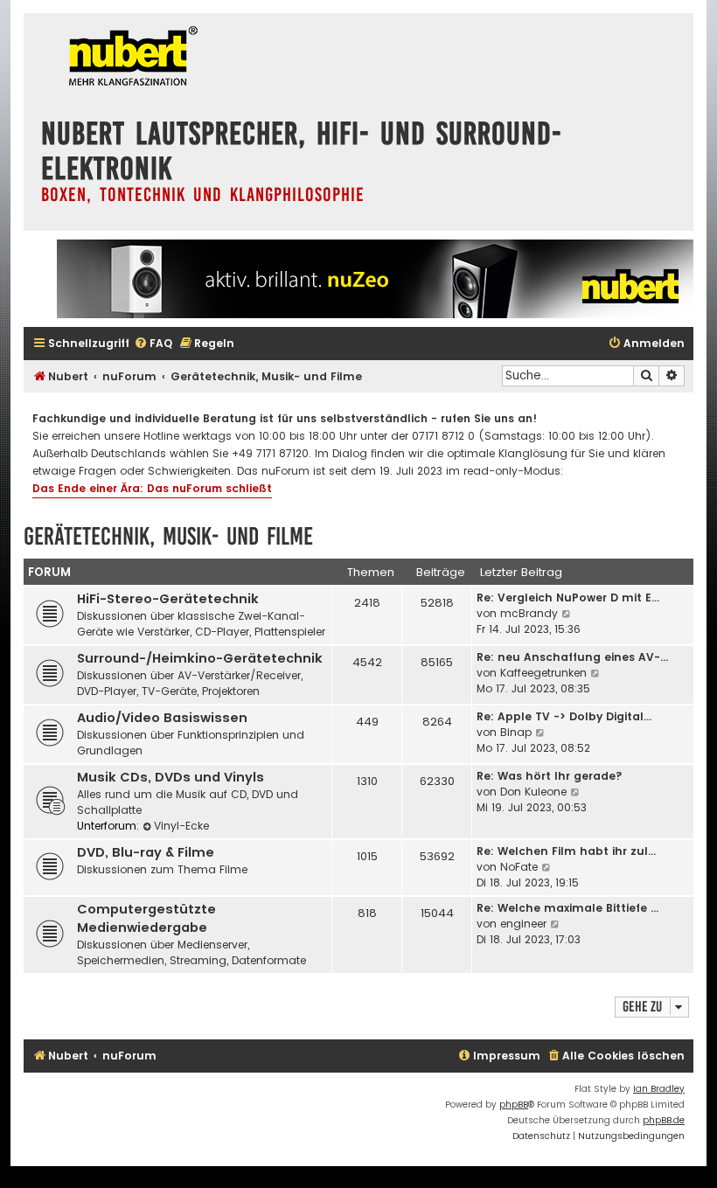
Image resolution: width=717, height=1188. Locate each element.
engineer (523, 923)
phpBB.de (664, 1120)
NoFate (519, 866)
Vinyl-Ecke (181, 825)
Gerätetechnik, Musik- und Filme (168, 536)
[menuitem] (153, 344)
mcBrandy (529, 613)
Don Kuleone (533, 791)
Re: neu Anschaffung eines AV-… (572, 657)
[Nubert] (128, 58)
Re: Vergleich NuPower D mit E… (568, 597)
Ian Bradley (659, 1088)
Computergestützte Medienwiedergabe (146, 918)
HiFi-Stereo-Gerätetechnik (168, 599)
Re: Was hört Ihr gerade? (550, 775)
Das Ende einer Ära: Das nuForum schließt (152, 488)
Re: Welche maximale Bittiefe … (567, 907)
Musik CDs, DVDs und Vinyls (170, 777)
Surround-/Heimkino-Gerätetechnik (200, 658)
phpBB (513, 1104)
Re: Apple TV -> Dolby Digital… (564, 716)
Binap (516, 732)
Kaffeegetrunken (543, 672)
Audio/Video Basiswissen (162, 717)
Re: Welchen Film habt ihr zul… (566, 851)
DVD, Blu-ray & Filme (145, 852)
